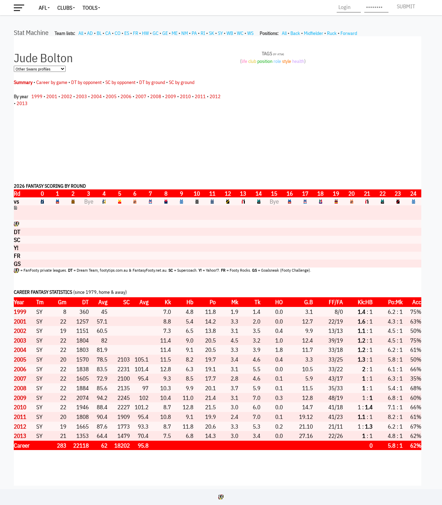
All (80, 33)
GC (155, 33)
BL (99, 33)
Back (295, 33)
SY (220, 33)
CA (108, 33)
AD (90, 33)
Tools (90, 7)
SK (211, 33)
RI (203, 33)
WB (230, 33)
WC (240, 33)
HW (145, 33)
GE (165, 33)
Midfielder (313, 33)
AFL (43, 7)
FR (135, 33)
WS (250, 33)
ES (126, 33)
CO (118, 33)
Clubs (64, 7)
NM (184, 33)
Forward (348, 33)
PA (194, 33)
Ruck (332, 33)
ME (174, 33)
